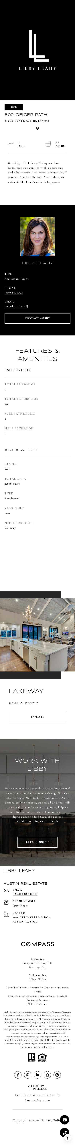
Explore (37, 717)
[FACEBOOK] (17, 1075)
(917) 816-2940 (14, 292)
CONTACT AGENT (37, 318)
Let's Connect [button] (37, 842)
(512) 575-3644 (37, 967)
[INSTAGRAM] (27, 1075)
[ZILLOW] (47, 1075)
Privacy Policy (52, 1120)
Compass (66, 1012)
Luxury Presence (37, 1100)
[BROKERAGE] (57, 1075)
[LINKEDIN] (37, 1075)
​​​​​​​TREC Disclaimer (37, 1004)
